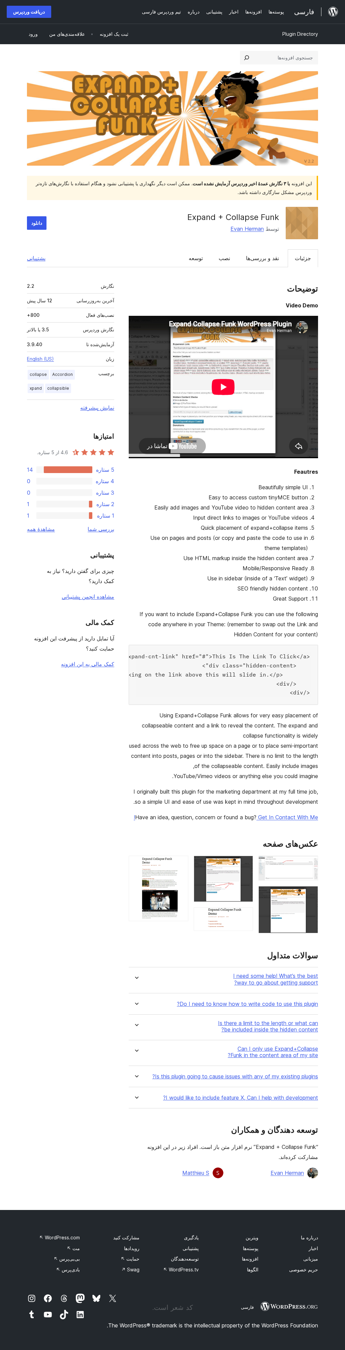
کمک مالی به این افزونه (87, 664)
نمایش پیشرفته (97, 407)
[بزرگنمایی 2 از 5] (309, 895)
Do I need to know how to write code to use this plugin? (247, 1004)
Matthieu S (195, 1172)
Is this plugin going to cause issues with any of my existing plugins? (235, 1076)
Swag (130, 1269)
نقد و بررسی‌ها (262, 258)
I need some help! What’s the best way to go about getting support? (275, 979)
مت (73, 1248)
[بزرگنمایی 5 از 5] (179, 864)
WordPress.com (59, 1237)
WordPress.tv (181, 1269)
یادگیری (191, 1237)
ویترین (252, 1237)
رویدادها (131, 1248)
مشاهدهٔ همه (41, 529)
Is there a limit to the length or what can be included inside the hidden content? (268, 1026)
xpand (36, 388)
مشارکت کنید (126, 1237)
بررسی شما (101, 529)
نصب (224, 258)
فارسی (247, 1307)
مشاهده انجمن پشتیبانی (88, 596)
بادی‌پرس (68, 1269)
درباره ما (309, 1237)
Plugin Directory (300, 34)
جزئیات (303, 258)
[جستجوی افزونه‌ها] (246, 57)
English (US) (40, 359)
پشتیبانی (36, 258)
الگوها (252, 1269)
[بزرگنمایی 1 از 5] (309, 864)
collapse (38, 374)
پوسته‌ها (250, 1248)
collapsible (58, 388)
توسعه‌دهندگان (185, 1259)
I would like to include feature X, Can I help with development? (240, 1098)
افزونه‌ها (250, 1259)
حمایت (130, 1259)
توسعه (196, 258)
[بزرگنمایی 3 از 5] (244, 864)
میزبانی (310, 1259)
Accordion (62, 374)
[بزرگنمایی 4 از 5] (244, 916)
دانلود (36, 223)
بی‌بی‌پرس (67, 1259)
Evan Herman (247, 228)
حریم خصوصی (303, 1269)
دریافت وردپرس (29, 12)
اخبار (313, 1248)
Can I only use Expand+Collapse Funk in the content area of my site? (273, 1052)
